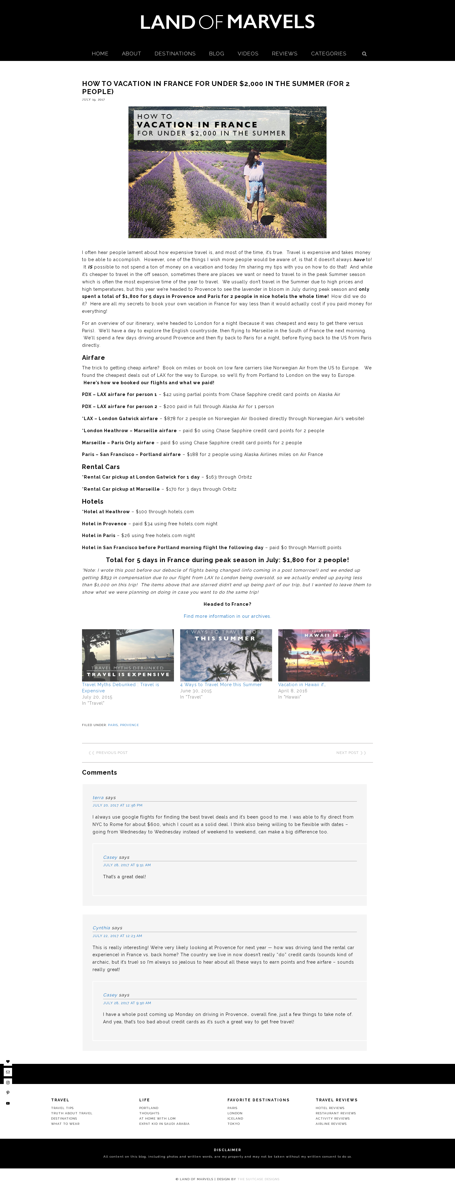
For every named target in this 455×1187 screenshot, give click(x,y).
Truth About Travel (72, 1113)
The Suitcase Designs (258, 1179)
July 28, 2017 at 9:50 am (127, 1003)
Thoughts (149, 1113)
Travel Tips (62, 1108)
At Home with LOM (157, 1118)
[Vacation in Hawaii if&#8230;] (324, 655)
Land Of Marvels (227, 21)
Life (144, 1100)
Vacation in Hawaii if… (302, 684)
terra (98, 797)
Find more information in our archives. (227, 616)
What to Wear (65, 1123)
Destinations (64, 1118)
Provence (129, 725)
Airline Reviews (331, 1123)
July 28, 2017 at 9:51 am (127, 865)
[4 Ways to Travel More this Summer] (226, 655)
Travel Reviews (337, 1100)
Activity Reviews (333, 1118)
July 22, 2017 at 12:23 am (117, 936)
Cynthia (101, 927)
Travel (60, 1100)
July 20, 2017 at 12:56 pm (118, 805)
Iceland (235, 1118)
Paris (113, 725)
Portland (148, 1108)
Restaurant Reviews (336, 1113)
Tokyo (234, 1123)
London (235, 1113)
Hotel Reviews (330, 1108)
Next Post (347, 752)
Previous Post (112, 752)
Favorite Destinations (259, 1100)
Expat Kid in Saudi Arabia (164, 1123)
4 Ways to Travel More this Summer (221, 684)
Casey (110, 857)
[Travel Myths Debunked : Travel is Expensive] (128, 655)
